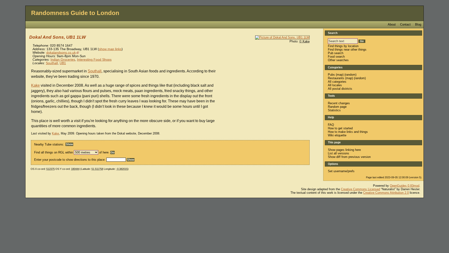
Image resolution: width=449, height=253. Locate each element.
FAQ (331, 124)
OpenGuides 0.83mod (404, 185)
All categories (337, 81)
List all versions (338, 153)
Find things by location (343, 46)
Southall (52, 63)
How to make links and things (348, 132)
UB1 (63, 63)
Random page (337, 106)
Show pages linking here (344, 150)
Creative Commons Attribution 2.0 (386, 192)
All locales (335, 85)
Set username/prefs (341, 171)
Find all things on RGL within (53, 152)
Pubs (331, 74)
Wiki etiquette (337, 135)
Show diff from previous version (349, 157)
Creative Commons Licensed (360, 189)
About (392, 24)
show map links (110, 49)
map (340, 74)
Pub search (335, 53)
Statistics (334, 110)
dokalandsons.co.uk (61, 52)
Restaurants (336, 78)
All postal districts (340, 88)
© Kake (304, 41)
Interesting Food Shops (94, 59)
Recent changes (339, 103)
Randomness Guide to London (75, 13)
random (350, 74)
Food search (336, 56)
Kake (35, 85)
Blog (418, 24)
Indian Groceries (63, 59)
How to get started (340, 128)
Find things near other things (347, 49)
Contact (405, 24)
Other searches (338, 60)
